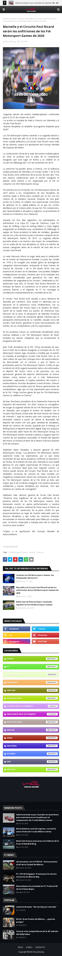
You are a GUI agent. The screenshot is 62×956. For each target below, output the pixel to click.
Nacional (28, 745)
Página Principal (9, 18)
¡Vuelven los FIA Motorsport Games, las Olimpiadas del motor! (35, 576)
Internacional (28, 698)
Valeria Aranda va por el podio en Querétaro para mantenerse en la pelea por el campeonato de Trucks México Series (37, 817)
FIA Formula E (28, 674)
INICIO (20, 947)
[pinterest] (45, 635)
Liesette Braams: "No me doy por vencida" (36, 906)
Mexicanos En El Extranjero (28, 714)
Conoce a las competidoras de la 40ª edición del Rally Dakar (37, 932)
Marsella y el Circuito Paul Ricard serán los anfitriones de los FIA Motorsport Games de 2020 (37, 590)
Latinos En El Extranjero (28, 706)
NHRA (28, 738)
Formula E (28, 682)
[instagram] (16, 641)
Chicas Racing (10, 41)
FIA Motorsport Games (18, 552)
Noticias (20, 18)
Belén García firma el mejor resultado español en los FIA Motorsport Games (34, 603)
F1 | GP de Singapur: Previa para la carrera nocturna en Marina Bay (36, 875)
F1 (28, 666)
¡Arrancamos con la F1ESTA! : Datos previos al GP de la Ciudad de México (36, 863)
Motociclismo (28, 722)
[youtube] (45, 641)
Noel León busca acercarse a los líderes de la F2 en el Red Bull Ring (37, 842)
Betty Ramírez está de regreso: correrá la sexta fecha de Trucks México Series (36, 830)
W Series (28, 753)
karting (32, 552)
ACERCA (29, 947)
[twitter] (45, 628)
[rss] (16, 635)
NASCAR (28, 730)
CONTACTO (40, 947)
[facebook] (16, 628)
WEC (28, 761)
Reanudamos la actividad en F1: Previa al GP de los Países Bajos (37, 887)
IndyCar (28, 690)
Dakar (28, 658)
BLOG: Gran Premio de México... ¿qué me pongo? (35, 920)
